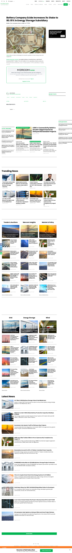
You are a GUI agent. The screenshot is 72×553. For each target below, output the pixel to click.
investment (13, 97)
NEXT (44, 101)
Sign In (32, 79)
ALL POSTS (26, 101)
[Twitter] (6, 1)
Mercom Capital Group (44, 546)
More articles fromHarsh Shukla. (15, 94)
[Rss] (4, 1)
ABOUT (63, 1)
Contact (30, 546)
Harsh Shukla (17, 25)
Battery (8, 97)
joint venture (18, 97)
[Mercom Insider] (41, 1)
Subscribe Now (46, 550)
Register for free (26, 81)
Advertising (16, 546)
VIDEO (54, 4)
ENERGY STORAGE (39, 4)
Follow (7, 55)
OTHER (50, 4)
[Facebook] (2, 1)
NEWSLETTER (58, 1)
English (11, 1)
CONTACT (68, 1)
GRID (32, 4)
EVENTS (52, 1)
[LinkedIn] (9, 1)
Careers (35, 546)
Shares (23, 97)
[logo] (4, 4)
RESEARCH (48, 1)
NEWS (36, 1)
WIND (46, 4)
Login (65, 4)
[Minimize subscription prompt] (70, 550)
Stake (27, 97)
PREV (8, 101)
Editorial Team (24, 546)
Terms (56, 546)
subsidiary (35, 97)
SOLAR (27, 4)
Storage (30, 97)
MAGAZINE (60, 4)
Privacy (52, 546)
